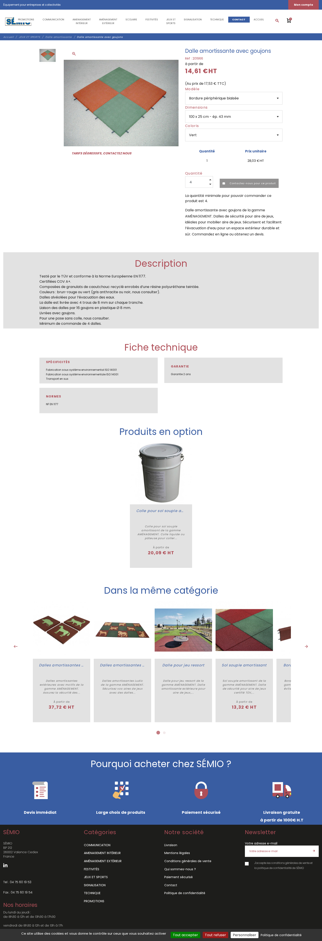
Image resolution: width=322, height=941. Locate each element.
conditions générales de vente (290, 863)
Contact (170, 885)
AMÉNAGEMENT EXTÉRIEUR (103, 861)
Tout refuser (215, 934)
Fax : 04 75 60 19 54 (17, 892)
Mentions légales (177, 853)
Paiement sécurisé (178, 877)
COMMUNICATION (97, 845)
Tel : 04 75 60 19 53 (17, 882)
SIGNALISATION (95, 885)
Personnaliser (244, 934)
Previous (16, 646)
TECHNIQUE (92, 893)
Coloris (192, 125)
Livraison (170, 845)
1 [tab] (158, 733)
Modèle (192, 89)
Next (306, 646)
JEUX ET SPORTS (96, 877)
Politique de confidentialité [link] (281, 935)
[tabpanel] (61, 662)
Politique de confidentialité (184, 893)
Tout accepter (185, 934)
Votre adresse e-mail (261, 843)
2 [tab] (164, 733)
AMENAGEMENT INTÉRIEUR (102, 853)
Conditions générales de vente (187, 861)
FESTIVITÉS (91, 869)
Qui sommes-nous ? (180, 869)
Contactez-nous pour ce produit (252, 183)
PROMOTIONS (94, 901)
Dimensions (196, 107)
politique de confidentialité (274, 868)
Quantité (194, 173)
